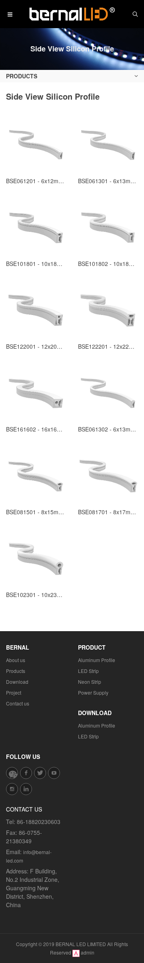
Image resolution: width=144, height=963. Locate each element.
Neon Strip (89, 681)
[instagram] (12, 789)
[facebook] (26, 773)
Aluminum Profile (96, 659)
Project (13, 692)
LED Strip (88, 670)
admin (87, 952)
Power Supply (93, 692)
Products (15, 670)
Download (17, 681)
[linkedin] (26, 789)
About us (15, 659)
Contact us (17, 703)
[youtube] (54, 773)
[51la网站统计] (76, 952)
